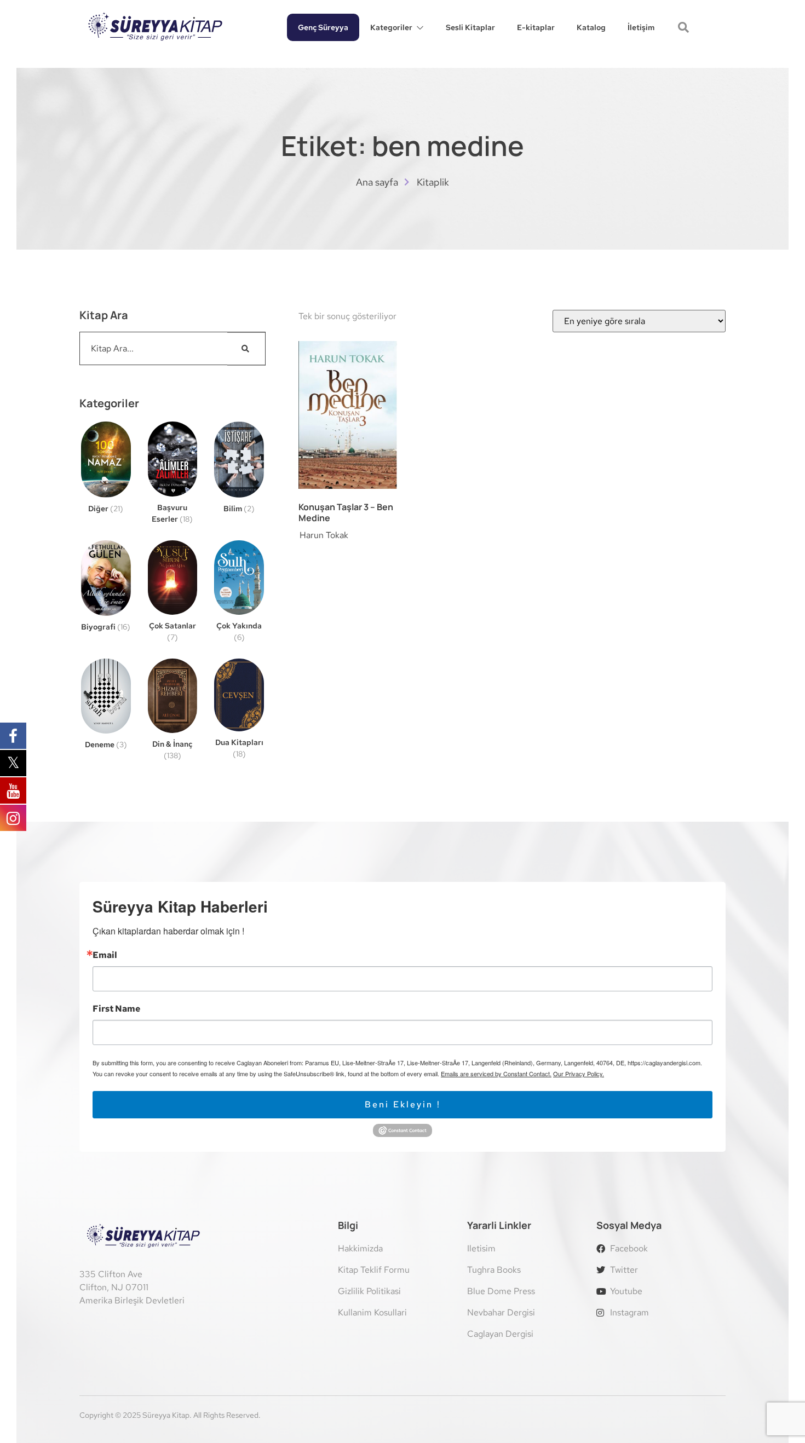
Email (105, 955)
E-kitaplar (536, 27)
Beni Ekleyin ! (403, 1104)
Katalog (591, 27)
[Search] (246, 348)
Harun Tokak (324, 535)
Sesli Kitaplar (470, 27)
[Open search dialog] (684, 28)
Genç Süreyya (323, 27)
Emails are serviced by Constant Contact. (496, 1073)
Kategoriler (391, 27)
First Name (116, 1009)
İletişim (641, 27)
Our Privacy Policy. (578, 1073)
